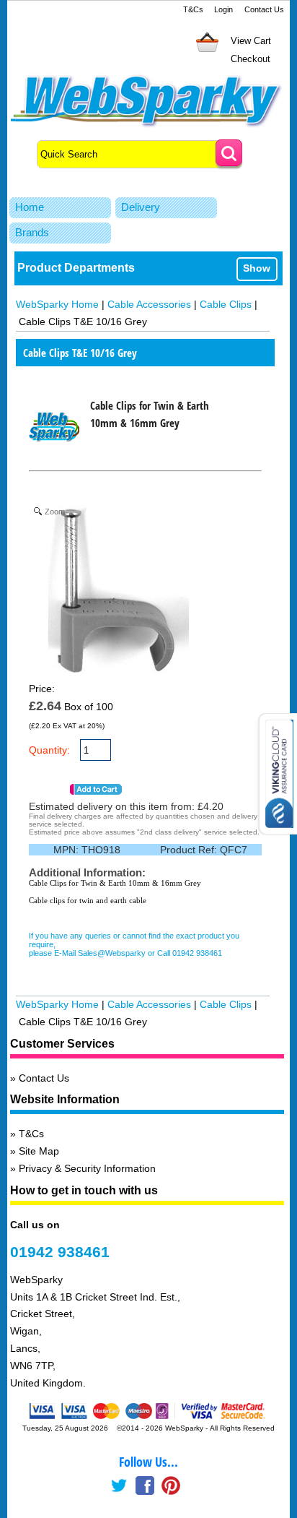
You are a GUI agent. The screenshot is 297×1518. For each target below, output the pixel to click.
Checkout (250, 58)
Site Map (39, 1151)
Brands (32, 232)
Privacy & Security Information (87, 1168)
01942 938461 (60, 1251)
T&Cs (193, 9)
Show (256, 268)
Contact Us (264, 9)
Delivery (140, 207)
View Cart (251, 40)
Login (223, 9)
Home (29, 207)
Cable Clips (226, 304)
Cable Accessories (149, 304)
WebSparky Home (57, 304)
